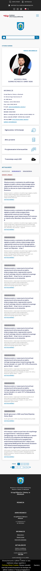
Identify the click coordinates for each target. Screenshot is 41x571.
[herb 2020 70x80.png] (20, 26)
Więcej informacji (10, 122)
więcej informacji (30, 50)
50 (24, 464)
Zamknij (37, 565)
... (21, 467)
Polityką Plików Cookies (10, 565)
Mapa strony (16, 1)
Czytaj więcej (9, 199)
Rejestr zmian (20, 537)
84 (24, 467)
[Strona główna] (4, 37)
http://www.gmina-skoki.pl (20, 119)
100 (28, 464)
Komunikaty (16, 171)
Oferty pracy (7, 174)
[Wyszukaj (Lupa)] (37, 37)
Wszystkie (6, 171)
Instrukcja (28, 1)
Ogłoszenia (27, 171)
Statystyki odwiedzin (20, 539)
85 (28, 467)
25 (21, 464)
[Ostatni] (30, 467)
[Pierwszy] (11, 467)
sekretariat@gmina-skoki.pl (17, 107)
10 (18, 464)
